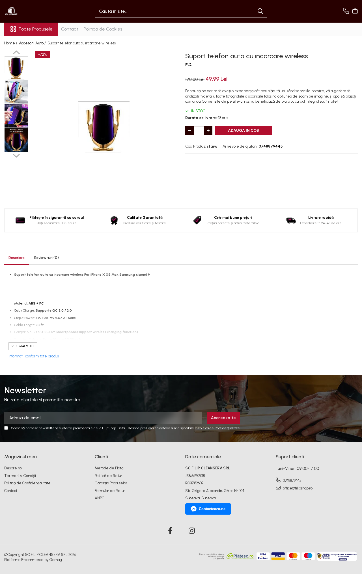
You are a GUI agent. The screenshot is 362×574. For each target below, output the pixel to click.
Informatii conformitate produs (33, 356)
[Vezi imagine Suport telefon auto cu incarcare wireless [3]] (16, 140)
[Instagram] (192, 531)
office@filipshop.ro (297, 488)
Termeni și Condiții (20, 476)
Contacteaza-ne (212, 509)
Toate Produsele (35, 29)
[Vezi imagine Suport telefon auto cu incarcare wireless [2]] (16, 116)
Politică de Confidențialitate (27, 483)
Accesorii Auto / (33, 43)
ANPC (99, 498)
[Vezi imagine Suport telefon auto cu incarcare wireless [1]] (16, 91)
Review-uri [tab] (46, 258)
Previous (16, 53)
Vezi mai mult (23, 346)
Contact (69, 29)
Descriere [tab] (16, 258)
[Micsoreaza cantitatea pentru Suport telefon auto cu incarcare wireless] (189, 130)
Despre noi (13, 468)
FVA (188, 65)
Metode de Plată (109, 468)
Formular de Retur (110, 491)
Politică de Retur (108, 476)
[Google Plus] (181, 531)
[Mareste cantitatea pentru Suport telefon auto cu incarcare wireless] (208, 130)
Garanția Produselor (111, 483)
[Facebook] (170, 531)
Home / (11, 43)
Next (16, 155)
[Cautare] (260, 11)
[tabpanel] (104, 126)
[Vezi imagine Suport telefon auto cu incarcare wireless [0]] (16, 68)
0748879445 (291, 480)
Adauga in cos (243, 130)
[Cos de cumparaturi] (355, 11)
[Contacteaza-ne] (346, 11)
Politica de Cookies (103, 29)
